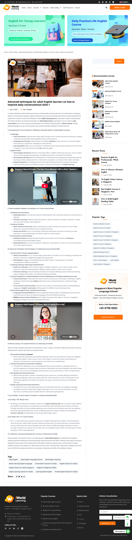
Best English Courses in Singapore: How (110, 190)
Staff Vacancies (68, 8)
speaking (52, 141)
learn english (114, 260)
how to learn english (100, 260)
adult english (13, 460)
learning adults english (44, 472)
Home (24, 8)
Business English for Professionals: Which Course (109, 160)
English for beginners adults (46, 468)
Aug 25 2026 (107, 195)
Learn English (27, 109)
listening (70, 238)
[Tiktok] (109, 2)
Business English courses (101, 224)
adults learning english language (20, 464)
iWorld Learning (67, 123)
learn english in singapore (101, 264)
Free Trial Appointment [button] (82, 40)
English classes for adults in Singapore (106, 232)
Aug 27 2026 (107, 175)
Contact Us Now (107, 317)
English (125, 2)
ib (40, 148)
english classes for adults (68, 464)
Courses (36, 8)
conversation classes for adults (46, 464)
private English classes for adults (66, 472)
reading (35, 281)
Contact (77, 8)
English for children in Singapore (103, 248)
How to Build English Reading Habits (109, 200)
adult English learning (51, 438)
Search (119, 61)
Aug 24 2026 (107, 204)
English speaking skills (53, 404)
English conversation (29, 288)
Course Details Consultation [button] (20, 39)
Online (15, 297)
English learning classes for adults (21, 472)
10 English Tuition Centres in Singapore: (111, 180)
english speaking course (101, 252)
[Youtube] (106, 2)
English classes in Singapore (102, 236)
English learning (68, 164)
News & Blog (54, 8)
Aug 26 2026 (107, 185)
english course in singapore (102, 244)
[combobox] (105, 518)
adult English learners (46, 121)
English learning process (49, 118)
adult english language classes (31, 460)
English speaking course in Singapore (105, 256)
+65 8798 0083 (108, 308)
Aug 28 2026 (107, 165)
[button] (106, 7)
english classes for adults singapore (21, 468)
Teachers (46, 8)
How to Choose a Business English (112, 170)
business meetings (17, 413)
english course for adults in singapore (105, 240)
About (29, 8)
